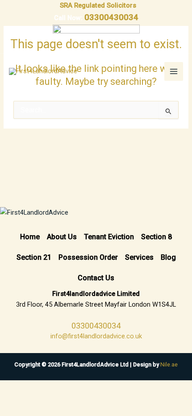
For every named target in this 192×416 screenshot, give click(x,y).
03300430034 (111, 17)
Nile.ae (169, 364)
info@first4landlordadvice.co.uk (96, 336)
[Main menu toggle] (173, 71)
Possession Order (88, 257)
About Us (62, 237)
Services (139, 257)
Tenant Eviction (109, 237)
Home (30, 237)
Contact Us (96, 278)
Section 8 (156, 237)
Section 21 (34, 257)
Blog (168, 257)
